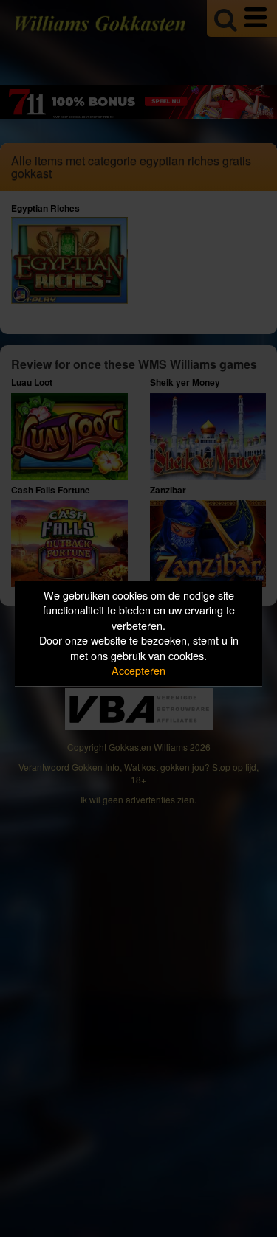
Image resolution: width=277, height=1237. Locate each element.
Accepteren (138, 671)
